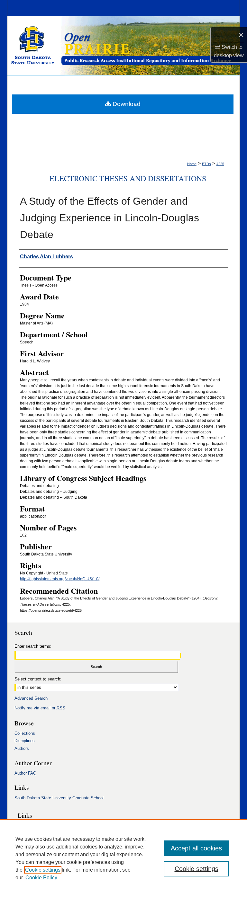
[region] (123, 858)
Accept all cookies (196, 848)
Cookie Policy (41, 877)
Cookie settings (42, 870)
